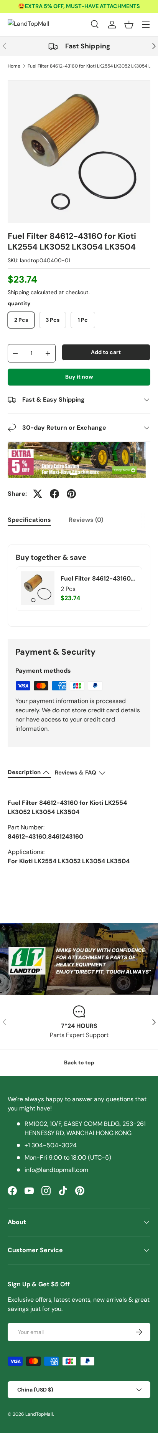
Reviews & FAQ (75, 772)
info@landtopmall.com (56, 1170)
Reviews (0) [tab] (86, 520)
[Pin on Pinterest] (71, 493)
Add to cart (106, 352)
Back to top (79, 1062)
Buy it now (79, 376)
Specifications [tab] (29, 520)
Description (24, 772)
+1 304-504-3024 (51, 1145)
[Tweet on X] (37, 493)
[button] (128, 24)
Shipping (18, 292)
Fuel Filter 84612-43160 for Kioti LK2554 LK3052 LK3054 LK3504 (96, 578)
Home (14, 66)
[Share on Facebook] (54, 493)
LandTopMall (39, 1414)
